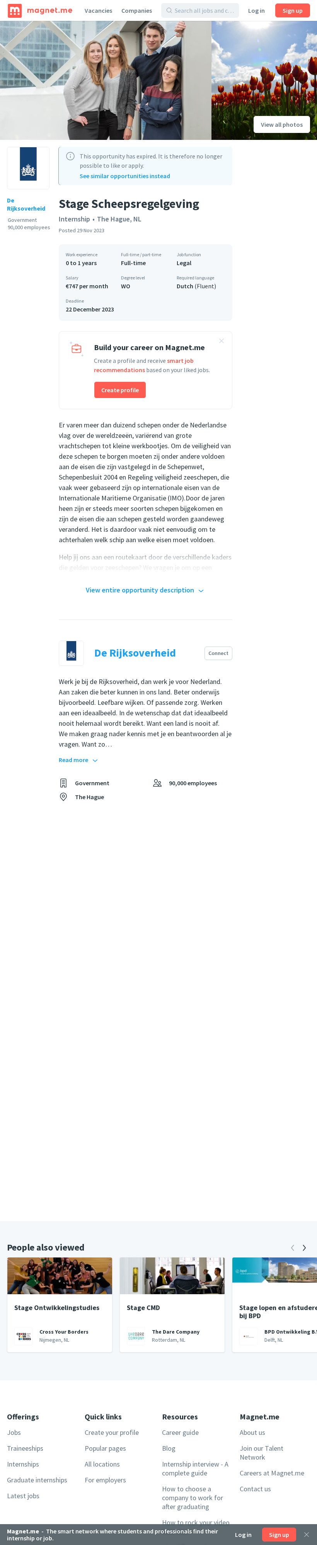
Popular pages (105, 1448)
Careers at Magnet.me (272, 1472)
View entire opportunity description (140, 589)
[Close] (306, 1534)
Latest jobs (23, 1495)
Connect (218, 653)
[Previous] (292, 1248)
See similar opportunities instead (125, 176)
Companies (136, 10)
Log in (256, 10)
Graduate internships (37, 1479)
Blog (169, 1448)
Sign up (293, 10)
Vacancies (98, 10)
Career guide (180, 1432)
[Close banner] (221, 342)
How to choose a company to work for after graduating (192, 1497)
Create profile (120, 390)
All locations (102, 1464)
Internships (23, 1464)
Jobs (14, 1432)
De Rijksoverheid (26, 204)
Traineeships (25, 1448)
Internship (74, 218)
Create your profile (112, 1432)
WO (125, 286)
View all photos (282, 124)
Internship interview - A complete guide (195, 1468)
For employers (105, 1479)
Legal (184, 263)
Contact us (255, 1488)
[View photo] (105, 80)
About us (252, 1432)
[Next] (304, 1248)
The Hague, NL (119, 218)
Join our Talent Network (261, 1453)
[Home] (40, 10)
